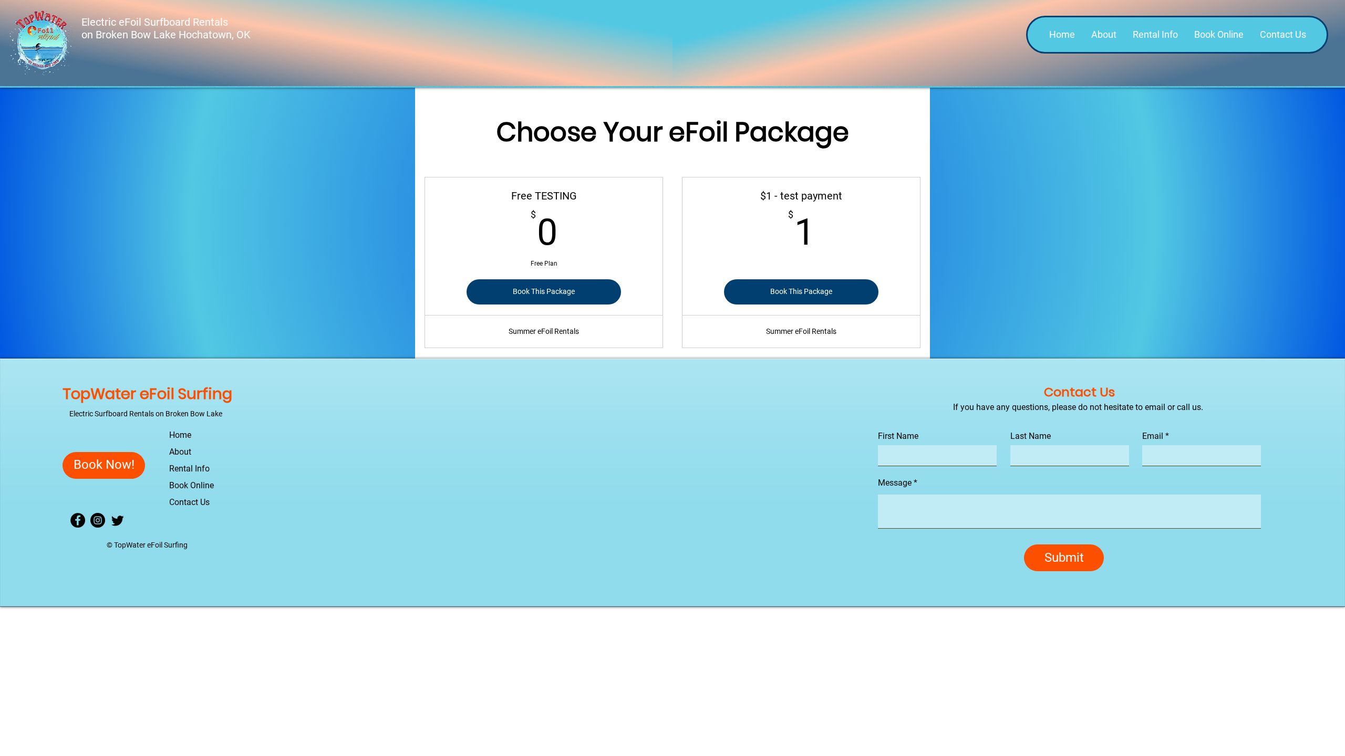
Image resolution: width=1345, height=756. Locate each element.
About (180, 452)
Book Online (191, 485)
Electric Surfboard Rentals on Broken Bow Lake (145, 414)
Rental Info (189, 469)
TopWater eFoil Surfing (147, 393)
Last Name (1030, 436)
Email (1152, 436)
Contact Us (189, 502)
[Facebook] (77, 520)
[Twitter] (117, 520)
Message (895, 483)
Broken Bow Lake (137, 34)
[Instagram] (97, 520)
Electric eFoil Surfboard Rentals (156, 22)
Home (180, 435)
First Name (898, 436)
